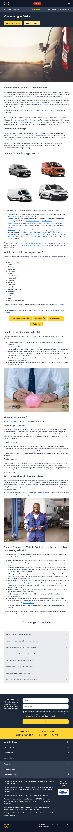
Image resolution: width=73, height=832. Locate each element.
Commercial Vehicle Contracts (26, 120)
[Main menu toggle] (68, 3)
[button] (36, 3)
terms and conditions (32, 716)
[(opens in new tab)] (36, 520)
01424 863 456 (24, 735)
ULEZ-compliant (45, 110)
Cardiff (52, 310)
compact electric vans (38, 102)
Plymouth (7, 313)
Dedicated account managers (60, 9)
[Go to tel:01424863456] (13, 9)
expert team (44, 493)
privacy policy (51, 716)
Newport (57, 310)
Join (45, 721)
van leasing (60, 304)
